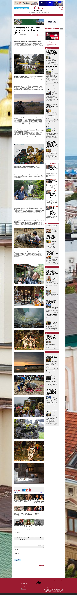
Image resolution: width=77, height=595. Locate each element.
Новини (27, 14)
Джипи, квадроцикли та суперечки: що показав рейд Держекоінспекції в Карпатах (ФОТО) (52, 68)
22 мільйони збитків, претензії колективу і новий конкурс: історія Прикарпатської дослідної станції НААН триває (51, 124)
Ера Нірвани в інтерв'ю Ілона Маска (53, 181)
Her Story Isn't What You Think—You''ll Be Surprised (28, 526)
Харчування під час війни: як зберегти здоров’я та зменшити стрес (52, 226)
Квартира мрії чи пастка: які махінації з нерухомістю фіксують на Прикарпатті (52, 106)
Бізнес (41, 14)
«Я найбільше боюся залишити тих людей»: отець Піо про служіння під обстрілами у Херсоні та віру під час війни (51, 52)
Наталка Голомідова (22, 488)
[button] (15, 538)
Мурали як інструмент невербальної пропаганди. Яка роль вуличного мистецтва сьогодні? (51, 337)
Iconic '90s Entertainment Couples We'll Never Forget (39, 501)
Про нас (23, 580)
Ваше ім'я (16, 549)
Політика (49, 14)
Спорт (45, 14)
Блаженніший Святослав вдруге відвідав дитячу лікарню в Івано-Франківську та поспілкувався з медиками (51, 317)
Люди (29, 12)
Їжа (32, 12)
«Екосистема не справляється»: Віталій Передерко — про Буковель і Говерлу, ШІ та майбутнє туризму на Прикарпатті (52, 87)
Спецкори (23, 586)
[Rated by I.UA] (23, 588)
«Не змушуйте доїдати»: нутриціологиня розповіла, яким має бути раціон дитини (52, 253)
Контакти (23, 582)
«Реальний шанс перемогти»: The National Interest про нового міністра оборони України (52, 355)
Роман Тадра (52, 165)
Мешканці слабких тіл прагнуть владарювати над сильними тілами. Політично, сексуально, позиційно (53, 211)
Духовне (47, 12)
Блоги (37, 14)
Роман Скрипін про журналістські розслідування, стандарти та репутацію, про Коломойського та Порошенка (51, 42)
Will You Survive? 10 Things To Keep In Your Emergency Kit (28, 513)
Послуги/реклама (24, 584)
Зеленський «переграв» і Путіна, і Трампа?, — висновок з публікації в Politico (51, 409)
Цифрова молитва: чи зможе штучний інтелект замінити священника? (54, 168)
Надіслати (41, 565)
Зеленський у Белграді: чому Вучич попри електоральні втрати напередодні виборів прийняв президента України (51, 392)
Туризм (43, 12)
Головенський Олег (54, 190)
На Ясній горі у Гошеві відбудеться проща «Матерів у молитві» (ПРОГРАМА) (51, 301)
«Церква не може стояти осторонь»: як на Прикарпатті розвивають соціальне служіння (52, 287)
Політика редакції (24, 583)
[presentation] (15, 538)
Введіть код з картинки (19, 557)
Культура (38, 12)
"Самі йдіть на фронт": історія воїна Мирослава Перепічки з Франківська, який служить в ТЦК (19, 514)
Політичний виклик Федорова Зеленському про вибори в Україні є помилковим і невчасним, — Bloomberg (52, 373)
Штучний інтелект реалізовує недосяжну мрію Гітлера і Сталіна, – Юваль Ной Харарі (53, 194)
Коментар (16, 535)
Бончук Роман (53, 179)
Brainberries (38, 504)
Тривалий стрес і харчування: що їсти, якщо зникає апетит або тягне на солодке (51, 237)
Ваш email (16, 553)
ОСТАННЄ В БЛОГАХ (52, 163)
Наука (34, 12)
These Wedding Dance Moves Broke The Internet (38, 513)
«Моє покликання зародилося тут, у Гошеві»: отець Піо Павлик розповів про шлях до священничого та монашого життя (52, 271)
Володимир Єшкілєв (54, 206)
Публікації (32, 14)
